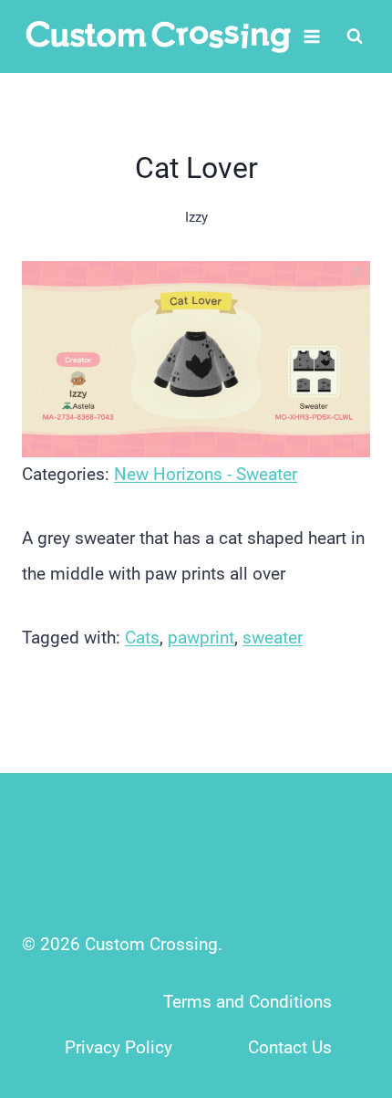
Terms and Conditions (247, 1001)
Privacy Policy (118, 1047)
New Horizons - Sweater (205, 474)
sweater (272, 637)
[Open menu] (312, 36)
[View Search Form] (354, 36)
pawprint (201, 637)
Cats (142, 637)
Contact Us (290, 1047)
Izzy (196, 217)
